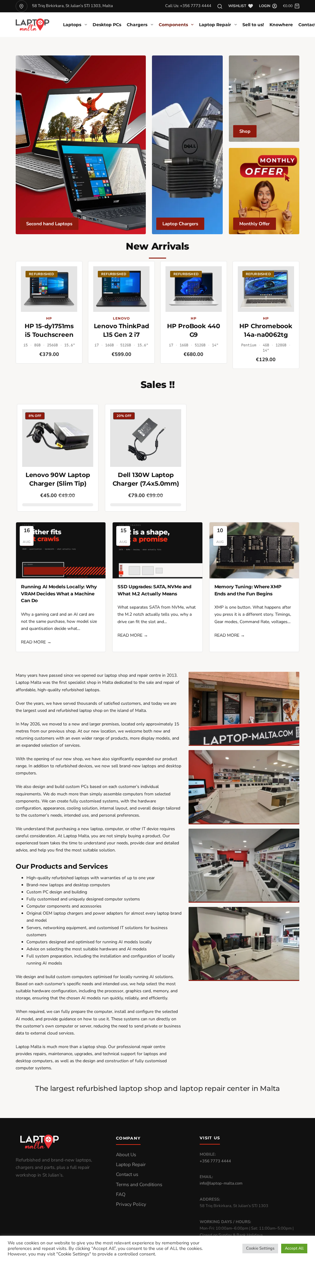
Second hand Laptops (49, 224)
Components (173, 24)
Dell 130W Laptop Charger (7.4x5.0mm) (146, 479)
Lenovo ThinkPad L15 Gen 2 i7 (121, 330)
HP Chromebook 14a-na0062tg (265, 330)
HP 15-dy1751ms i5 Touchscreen (49, 330)
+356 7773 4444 (215, 1161)
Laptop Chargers (180, 224)
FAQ (121, 1194)
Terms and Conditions (139, 1184)
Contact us (127, 1174)
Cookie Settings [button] (260, 1248)
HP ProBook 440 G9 (193, 330)
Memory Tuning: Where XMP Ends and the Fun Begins (247, 590)
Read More (36, 642)
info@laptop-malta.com (221, 1183)
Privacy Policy (131, 1204)
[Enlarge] (291, 680)
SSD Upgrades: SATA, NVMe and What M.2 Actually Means (154, 590)
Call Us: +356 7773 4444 (188, 6)
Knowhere (281, 24)
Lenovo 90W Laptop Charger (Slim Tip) (58, 479)
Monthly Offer (254, 224)
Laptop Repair (215, 24)
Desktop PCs (107, 24)
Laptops (72, 24)
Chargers (137, 24)
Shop (244, 131)
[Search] (219, 6)
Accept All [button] (294, 1248)
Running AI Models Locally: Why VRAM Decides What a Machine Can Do (59, 593)
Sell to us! (253, 24)
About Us (126, 1155)
